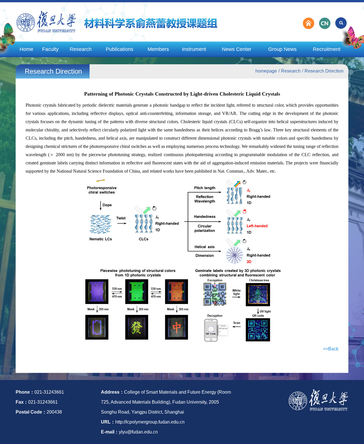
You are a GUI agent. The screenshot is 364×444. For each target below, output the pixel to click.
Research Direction (324, 71)
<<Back (330, 348)
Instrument (194, 49)
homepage (266, 71)
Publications (119, 49)
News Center (236, 49)
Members (158, 49)
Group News (282, 49)
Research (81, 49)
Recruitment (326, 49)
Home (26, 49)
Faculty (50, 49)
